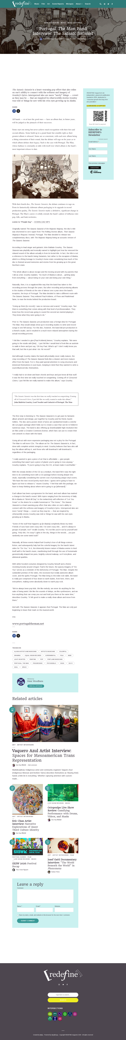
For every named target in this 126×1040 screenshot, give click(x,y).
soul (16, 667)
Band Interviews (51, 23)
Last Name (92, 156)
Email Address (93, 142)
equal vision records (33, 655)
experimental (50, 655)
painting (33, 659)
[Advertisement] (63, 71)
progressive (37, 663)
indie (69, 655)
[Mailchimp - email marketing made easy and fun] (95, 173)
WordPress (55, 1035)
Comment (20, 888)
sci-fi (71, 663)
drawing (17, 655)
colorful (63, 651)
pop (41, 659)
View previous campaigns (96, 163)
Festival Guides (19, 857)
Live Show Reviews (56, 803)
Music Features (75, 23)
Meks (41, 1035)
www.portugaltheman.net (28, 623)
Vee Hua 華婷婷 (21, 765)
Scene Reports (58, 4)
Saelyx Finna (55, 872)
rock (62, 663)
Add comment (81, 39)
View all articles (35, 686)
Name (19, 906)
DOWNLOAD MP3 (42, 222)
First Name (92, 149)
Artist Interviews (25, 745)
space (24, 667)
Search (87, 4)
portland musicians (55, 659)
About (78, 4)
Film (43, 4)
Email (38, 906)
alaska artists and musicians (25, 651)
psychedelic (51, 663)
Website (57, 906)
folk (62, 655)
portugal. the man (21, 663)
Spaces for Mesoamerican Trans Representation (43, 755)
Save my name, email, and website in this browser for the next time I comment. (44, 915)
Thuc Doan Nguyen (22, 869)
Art (48, 4)
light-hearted (19, 659)
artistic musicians (48, 651)
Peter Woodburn (48, 39)
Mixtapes (69, 4)
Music (36, 4)
